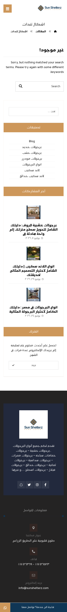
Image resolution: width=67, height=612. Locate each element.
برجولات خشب (32, 153)
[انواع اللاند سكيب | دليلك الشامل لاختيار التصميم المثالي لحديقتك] (33, 253)
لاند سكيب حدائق (32, 176)
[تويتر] (29, 484)
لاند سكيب (32, 170)
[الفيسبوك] (45, 484)
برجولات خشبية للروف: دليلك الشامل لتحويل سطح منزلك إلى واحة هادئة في (33, 230)
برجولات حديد (32, 147)
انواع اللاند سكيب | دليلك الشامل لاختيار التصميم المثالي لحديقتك (33, 271)
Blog (32, 141)
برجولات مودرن (32, 159)
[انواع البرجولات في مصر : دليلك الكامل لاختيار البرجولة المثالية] (33, 294)
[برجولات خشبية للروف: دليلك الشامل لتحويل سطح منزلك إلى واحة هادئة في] (33, 212)
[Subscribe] (13, 365)
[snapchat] (21, 484)
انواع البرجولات (32, 164)
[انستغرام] (37, 484)
